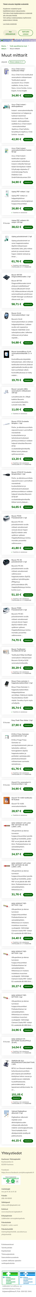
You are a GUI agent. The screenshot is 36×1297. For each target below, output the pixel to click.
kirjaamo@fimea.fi (9, 1291)
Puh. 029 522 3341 (24, 1291)
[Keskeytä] (2, 40)
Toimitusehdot (6, 1248)
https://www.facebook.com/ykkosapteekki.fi (17, 1172)
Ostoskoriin (28, 96)
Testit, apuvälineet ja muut (18, 46)
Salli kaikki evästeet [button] (25, 33)
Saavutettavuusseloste (10, 1257)
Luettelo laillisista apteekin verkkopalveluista (11, 1262)
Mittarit (3, 49)
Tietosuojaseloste (7, 1254)
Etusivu (3, 46)
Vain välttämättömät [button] (10, 33)
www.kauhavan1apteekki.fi (11, 1212)
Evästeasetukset (7, 1244)
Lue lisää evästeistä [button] (10, 24)
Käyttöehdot (6, 1251)
